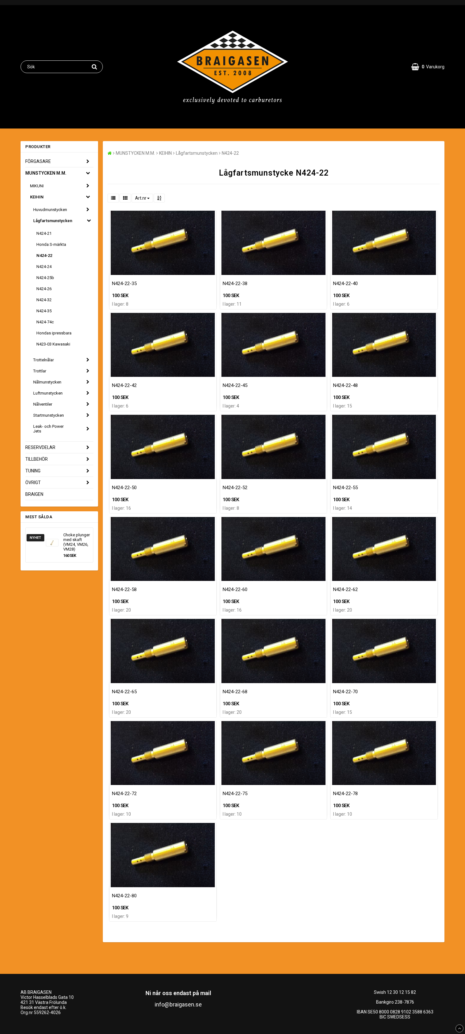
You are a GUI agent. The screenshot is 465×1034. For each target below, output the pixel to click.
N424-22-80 (124, 896)
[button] (427, 66)
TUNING (32, 470)
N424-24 (44, 266)
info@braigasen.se (178, 1004)
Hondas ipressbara (53, 333)
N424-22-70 (345, 692)
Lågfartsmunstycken (52, 220)
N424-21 (44, 233)
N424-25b (45, 277)
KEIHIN (37, 197)
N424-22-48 (345, 385)
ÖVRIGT (33, 482)
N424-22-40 (345, 283)
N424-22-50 (124, 487)
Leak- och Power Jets (48, 428)
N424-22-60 (235, 589)
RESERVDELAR (40, 447)
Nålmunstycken (47, 382)
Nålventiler (42, 404)
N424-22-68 (235, 692)
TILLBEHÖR (36, 459)
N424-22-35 (124, 283)
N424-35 (44, 310)
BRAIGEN (34, 494)
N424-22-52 (235, 487)
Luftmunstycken (48, 393)
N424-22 (44, 255)
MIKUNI (37, 186)
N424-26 (44, 288)
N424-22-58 (124, 589)
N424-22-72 (124, 793)
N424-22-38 (235, 283)
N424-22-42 (124, 385)
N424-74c (45, 322)
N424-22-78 (345, 793)
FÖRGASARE (38, 161)
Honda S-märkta (51, 244)
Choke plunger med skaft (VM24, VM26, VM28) (76, 542)
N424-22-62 (345, 589)
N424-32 (44, 299)
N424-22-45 (235, 385)
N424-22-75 (235, 793)
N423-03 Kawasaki (53, 344)
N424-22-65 (124, 692)
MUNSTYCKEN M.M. (45, 173)
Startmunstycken (48, 415)
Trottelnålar (43, 360)
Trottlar (39, 371)
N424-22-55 (345, 487)
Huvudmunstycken (50, 209)
